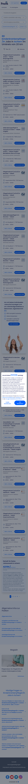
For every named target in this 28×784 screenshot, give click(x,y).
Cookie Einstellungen (7, 402)
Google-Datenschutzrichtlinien (14, 399)
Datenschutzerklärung (8, 397)
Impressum (18, 397)
